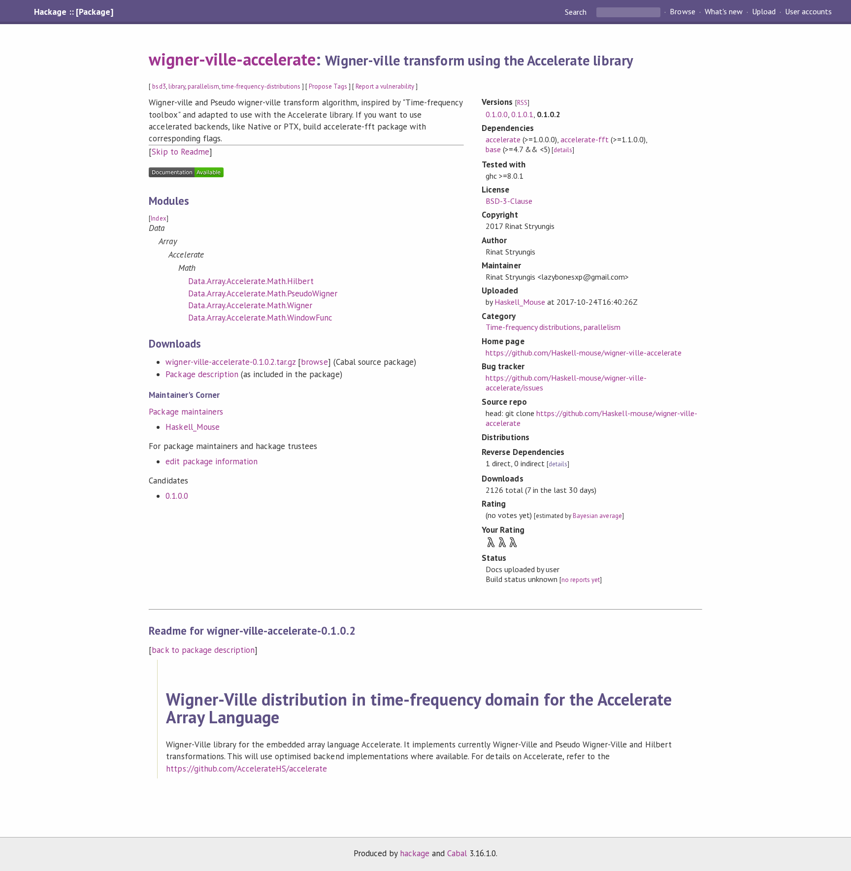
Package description (201, 374)
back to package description (203, 650)
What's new (724, 12)
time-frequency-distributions (261, 86)
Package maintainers (186, 411)
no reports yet (580, 580)
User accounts (808, 12)
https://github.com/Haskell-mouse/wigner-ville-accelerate (584, 352)
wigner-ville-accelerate (232, 59)
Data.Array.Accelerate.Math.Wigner (250, 305)
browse (314, 361)
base (493, 149)
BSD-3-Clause (509, 201)
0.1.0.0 (176, 495)
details (563, 150)
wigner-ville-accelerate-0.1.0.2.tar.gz (230, 361)
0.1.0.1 (522, 114)
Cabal (457, 853)
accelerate (503, 139)
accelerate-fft (584, 139)
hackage (414, 853)
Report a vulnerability (385, 86)
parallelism (203, 86)
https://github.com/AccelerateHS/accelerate (246, 768)
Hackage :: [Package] (73, 11)
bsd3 (158, 86)
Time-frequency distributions (533, 327)
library (176, 86)
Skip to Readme (180, 151)
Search (577, 12)
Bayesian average (597, 516)
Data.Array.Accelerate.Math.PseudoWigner (262, 293)
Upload (764, 12)
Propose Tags (328, 86)
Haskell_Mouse (192, 426)
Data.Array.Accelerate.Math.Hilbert (251, 281)
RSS (522, 102)
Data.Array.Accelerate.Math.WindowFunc (260, 317)
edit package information (211, 461)
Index (158, 218)
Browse (682, 12)
